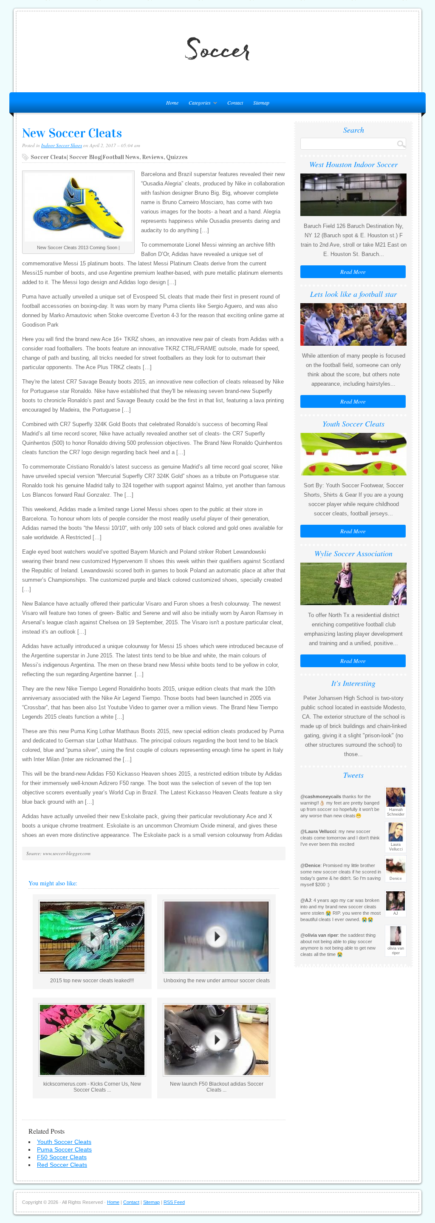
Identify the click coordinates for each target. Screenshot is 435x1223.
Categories (197, 104)
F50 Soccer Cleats (62, 1157)
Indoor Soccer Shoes (61, 145)
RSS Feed (174, 1202)
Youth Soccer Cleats (64, 1141)
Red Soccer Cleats (62, 1164)
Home (113, 1202)
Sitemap (261, 102)
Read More (353, 272)
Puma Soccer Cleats (64, 1149)
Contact (235, 102)
